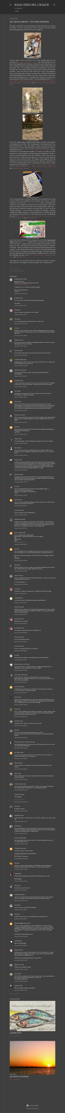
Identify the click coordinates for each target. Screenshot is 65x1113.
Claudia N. (17, 298)
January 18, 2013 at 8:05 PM (20, 571)
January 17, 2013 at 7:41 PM (20, 434)
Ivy (15, 655)
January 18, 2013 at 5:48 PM (20, 544)
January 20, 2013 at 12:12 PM (21, 801)
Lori (15, 549)
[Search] (54, 4)
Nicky (16, 709)
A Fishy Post (15, 1033)
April (15, 427)
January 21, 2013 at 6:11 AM (20, 890)
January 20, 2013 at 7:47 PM (20, 843)
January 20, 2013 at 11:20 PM (21, 869)
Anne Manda (17, 686)
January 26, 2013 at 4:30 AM (21, 969)
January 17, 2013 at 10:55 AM (20, 355)
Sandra (16, 826)
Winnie (16, 401)
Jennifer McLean (19, 370)
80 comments (16, 1079)
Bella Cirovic (17, 964)
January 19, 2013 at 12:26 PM (20, 692)
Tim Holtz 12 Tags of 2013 (18, 270)
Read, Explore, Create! (31, 5)
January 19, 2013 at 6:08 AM (20, 632)
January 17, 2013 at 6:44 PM (20, 422)
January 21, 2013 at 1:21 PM (20, 909)
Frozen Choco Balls (19, 799)
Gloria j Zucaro (18, 415)
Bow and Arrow (18, 855)
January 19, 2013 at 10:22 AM (21, 670)
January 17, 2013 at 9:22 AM (20, 346)
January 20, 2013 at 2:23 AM (20, 748)
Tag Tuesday (24, 242)
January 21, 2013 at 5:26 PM (20, 918)
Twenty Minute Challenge (33, 203)
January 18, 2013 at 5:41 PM (20, 528)
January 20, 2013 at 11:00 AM (21, 790)
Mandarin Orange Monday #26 (46, 166)
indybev (16, 438)
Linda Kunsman (18, 784)
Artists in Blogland (31, 217)
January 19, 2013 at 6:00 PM (20, 704)
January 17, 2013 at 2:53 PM (20, 376)
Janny (16, 885)
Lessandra (17, 598)
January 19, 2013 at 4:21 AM (20, 602)
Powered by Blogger (33, 1105)
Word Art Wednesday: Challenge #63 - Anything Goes (36, 149)
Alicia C (16, 773)
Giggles (16, 873)
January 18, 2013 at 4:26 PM (20, 514)
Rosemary (17, 950)
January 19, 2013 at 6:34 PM (20, 716)
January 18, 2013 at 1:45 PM (20, 495)
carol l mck (17, 575)
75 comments (16, 1035)
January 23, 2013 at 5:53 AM (20, 945)
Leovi (15, 589)
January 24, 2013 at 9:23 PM (20, 960)
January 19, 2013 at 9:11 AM (20, 659)
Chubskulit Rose (18, 848)
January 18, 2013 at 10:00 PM (21, 584)
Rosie (16, 310)
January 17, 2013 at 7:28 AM (20, 335)
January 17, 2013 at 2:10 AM (20, 293)
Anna (15, 319)
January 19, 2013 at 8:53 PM (20, 725)
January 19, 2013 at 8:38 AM (20, 650)
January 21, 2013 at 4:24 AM (20, 881)
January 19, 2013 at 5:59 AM (20, 623)
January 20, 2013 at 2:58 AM (20, 758)
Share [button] (11, 268)
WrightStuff (17, 815)
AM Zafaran (17, 752)
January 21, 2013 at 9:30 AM (20, 900)
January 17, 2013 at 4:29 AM (20, 314)
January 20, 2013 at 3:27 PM (20, 833)
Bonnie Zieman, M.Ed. (20, 664)
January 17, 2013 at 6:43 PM (20, 410)
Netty (16, 565)
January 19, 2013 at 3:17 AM (20, 593)
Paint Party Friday (19, 217)
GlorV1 (16, 391)
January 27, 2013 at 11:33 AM (20, 981)
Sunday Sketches (20, 257)
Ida (15, 730)
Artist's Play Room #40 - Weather (25, 166)
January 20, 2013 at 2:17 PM (20, 821)
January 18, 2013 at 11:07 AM (20, 482)
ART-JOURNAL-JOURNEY (21, 284)
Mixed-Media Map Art (20, 542)
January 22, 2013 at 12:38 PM (21, 936)
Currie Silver (17, 619)
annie (15, 905)
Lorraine (16, 941)
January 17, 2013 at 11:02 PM (20, 443)
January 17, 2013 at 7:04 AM (20, 323)
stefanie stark (18, 894)
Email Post (15, 268)
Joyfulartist (17, 380)
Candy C (16, 459)
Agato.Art (17, 985)
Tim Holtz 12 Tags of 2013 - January (27, 62)
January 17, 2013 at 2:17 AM (20, 305)
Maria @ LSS (17, 794)
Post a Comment (14, 993)
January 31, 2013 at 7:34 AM (20, 990)
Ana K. (16, 973)
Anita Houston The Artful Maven (23, 742)
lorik (15, 863)
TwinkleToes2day (19, 359)
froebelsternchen (19, 279)
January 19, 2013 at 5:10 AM (20, 614)
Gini (15, 486)
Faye (15, 914)
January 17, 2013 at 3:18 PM (20, 386)
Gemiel (16, 697)
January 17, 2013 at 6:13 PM (20, 397)
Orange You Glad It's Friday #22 (20, 168)
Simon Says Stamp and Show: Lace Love (41, 81)
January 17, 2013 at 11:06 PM (20, 455)
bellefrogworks (18, 519)
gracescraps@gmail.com (21, 923)
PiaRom (16, 499)
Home (17, 11)
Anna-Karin (17, 474)
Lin (15, 328)
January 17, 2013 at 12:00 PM (21, 365)
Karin (15, 806)
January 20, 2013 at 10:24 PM (21, 858)
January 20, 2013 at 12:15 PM (20, 811)
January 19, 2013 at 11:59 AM (20, 682)
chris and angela (18, 838)
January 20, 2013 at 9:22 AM (20, 779)
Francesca (17, 350)
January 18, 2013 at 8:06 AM (20, 470)
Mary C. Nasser (18, 532)
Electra (16, 448)
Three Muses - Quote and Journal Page (30, 216)
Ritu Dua (16, 763)
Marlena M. (17, 340)
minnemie (17, 721)
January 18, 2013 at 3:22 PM (20, 505)
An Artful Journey (19, 1076)
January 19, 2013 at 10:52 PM (20, 737)
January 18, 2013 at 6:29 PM (20, 560)
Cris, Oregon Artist (19, 674)
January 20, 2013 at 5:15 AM (20, 769)
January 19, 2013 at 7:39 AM (20, 641)
